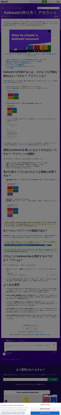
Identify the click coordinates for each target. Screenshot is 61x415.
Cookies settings (45, 404)
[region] (30, 409)
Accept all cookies (45, 412)
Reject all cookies (45, 408)
